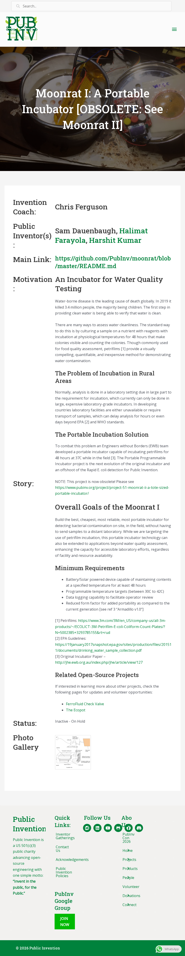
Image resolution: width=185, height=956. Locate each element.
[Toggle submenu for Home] (128, 850)
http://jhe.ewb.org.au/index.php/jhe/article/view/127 (99, 662)
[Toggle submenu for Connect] (128, 905)
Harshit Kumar (115, 240)
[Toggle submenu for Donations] (128, 895)
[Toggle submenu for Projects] (128, 859)
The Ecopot (75, 710)
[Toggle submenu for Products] (128, 868)
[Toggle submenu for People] (128, 877)
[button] (65, 921)
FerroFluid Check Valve (85, 703)
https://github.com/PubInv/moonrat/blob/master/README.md (113, 262)
